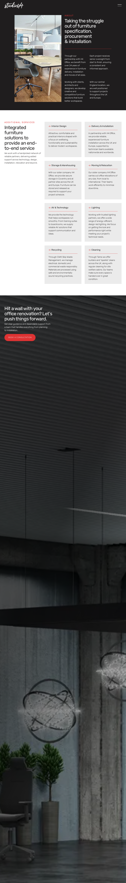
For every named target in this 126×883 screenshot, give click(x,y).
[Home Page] (14, 5)
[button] (120, 5)
